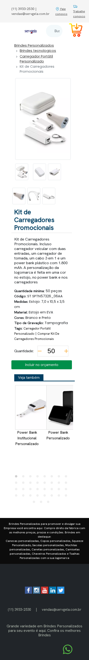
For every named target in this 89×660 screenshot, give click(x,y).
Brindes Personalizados (34, 45)
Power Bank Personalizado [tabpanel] (58, 435)
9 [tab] (17, 484)
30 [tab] (53, 496)
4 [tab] (38, 477)
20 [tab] (38, 490)
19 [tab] (31, 490)
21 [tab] (45, 490)
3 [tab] (31, 477)
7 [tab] (60, 477)
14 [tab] (53, 484)
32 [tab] (67, 496)
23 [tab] (60, 490)
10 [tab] (24, 484)
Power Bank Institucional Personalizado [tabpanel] (27, 438)
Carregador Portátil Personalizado (36, 59)
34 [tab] (42, 503)
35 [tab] (49, 503)
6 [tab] (53, 477)
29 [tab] (45, 496)
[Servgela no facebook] (28, 592)
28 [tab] (38, 496)
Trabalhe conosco (79, 13)
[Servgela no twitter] (60, 592)
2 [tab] (24, 477)
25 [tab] (17, 496)
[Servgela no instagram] (36, 592)
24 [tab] (67, 490)
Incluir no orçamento (41, 364)
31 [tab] (60, 496)
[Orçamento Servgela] (72, 30)
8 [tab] (67, 477)
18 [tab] (24, 490)
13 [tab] (45, 484)
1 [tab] (17, 477)
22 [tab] (53, 490)
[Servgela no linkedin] (52, 592)
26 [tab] (24, 496)
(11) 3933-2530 (19, 609)
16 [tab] (67, 484)
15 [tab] (60, 484)
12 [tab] (38, 484)
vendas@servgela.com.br (61, 609)
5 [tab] (45, 477)
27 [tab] (31, 496)
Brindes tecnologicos (38, 50)
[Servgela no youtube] (44, 592)
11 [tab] (31, 484)
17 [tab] (17, 490)
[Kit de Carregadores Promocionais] (21, 172)
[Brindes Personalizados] (30, 31)
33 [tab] (35, 503)
